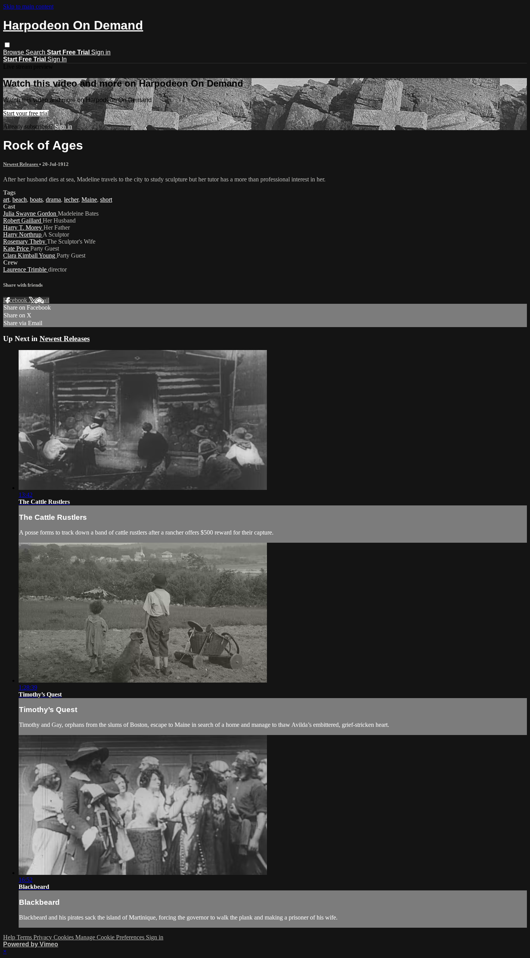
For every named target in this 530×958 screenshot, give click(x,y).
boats (36, 199)
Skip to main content (28, 6)
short (106, 199)
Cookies (64, 937)
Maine (89, 199)
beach (19, 199)
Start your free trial (26, 113)
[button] (7, 44)
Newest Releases (21, 164)
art (6, 199)
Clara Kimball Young (30, 255)
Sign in (101, 52)
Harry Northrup (23, 234)
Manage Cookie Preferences (110, 937)
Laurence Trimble (25, 269)
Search (36, 52)
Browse (14, 52)
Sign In (57, 59)
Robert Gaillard (23, 220)
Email (42, 300)
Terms (25, 937)
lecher (71, 199)
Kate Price (16, 248)
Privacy (43, 937)
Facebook (16, 300)
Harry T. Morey (23, 227)
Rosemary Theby (25, 241)
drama (53, 199)
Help (10, 937)
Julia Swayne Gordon (30, 213)
